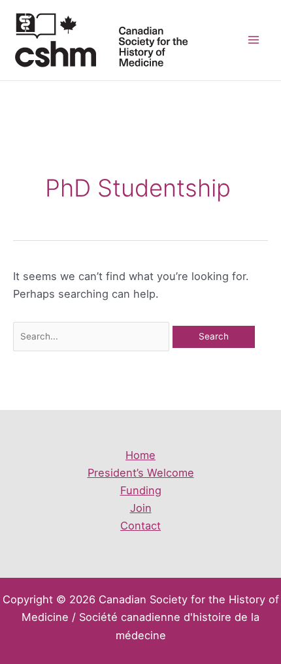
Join (141, 507)
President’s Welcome (141, 472)
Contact (140, 525)
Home (140, 455)
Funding (140, 490)
